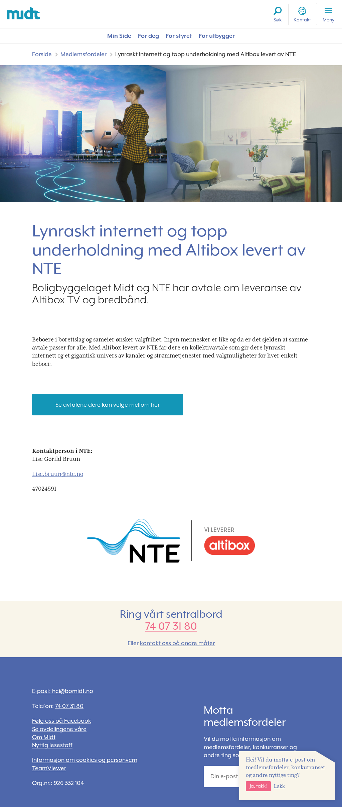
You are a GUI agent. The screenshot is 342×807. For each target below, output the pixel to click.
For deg (148, 35)
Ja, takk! (258, 786)
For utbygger (217, 35)
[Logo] (23, 13)
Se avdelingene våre (59, 729)
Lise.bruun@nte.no (57, 474)
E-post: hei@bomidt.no (62, 691)
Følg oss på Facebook (61, 720)
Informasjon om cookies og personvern (84, 759)
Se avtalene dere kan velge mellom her (107, 404)
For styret (179, 35)
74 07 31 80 (171, 626)
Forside (42, 54)
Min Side (119, 35)
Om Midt (43, 737)
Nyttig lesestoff (52, 745)
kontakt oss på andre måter (177, 643)
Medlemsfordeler (83, 54)
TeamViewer (49, 768)
